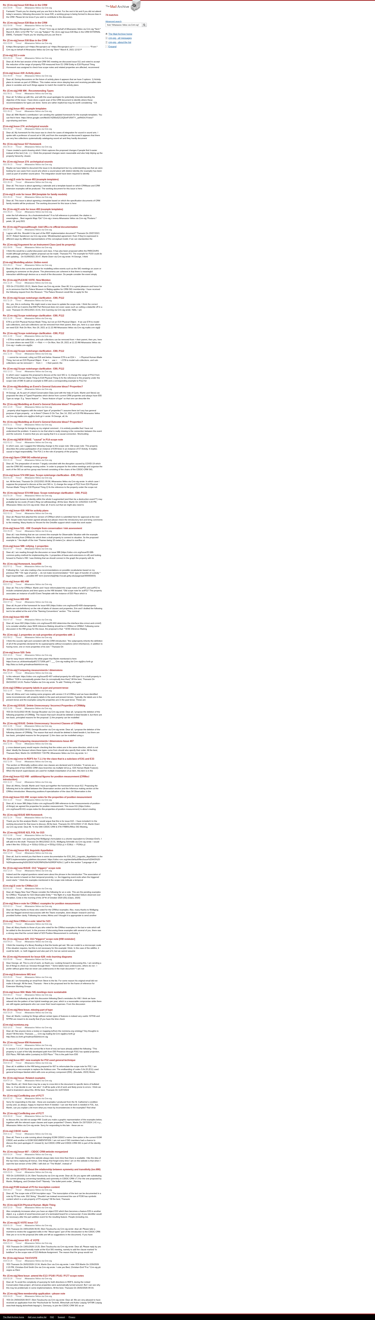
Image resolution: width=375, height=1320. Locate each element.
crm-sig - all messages (120, 38)
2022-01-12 (7, 442)
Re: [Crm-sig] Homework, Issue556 (22, 563)
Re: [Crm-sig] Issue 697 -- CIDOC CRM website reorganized (35, 1151)
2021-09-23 (7, 265)
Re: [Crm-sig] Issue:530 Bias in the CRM (25, 5)
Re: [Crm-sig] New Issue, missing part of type (28, 1009)
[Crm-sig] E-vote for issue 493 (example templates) (31, 179)
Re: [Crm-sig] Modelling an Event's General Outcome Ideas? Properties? (43, 386)
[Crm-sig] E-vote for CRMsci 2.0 (20, 885)
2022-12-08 (7, 835)
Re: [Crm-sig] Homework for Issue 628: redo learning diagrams (37, 956)
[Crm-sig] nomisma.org (15, 1024)
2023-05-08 (7, 959)
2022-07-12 (7, 584)
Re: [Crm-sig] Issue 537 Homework (22, 144)
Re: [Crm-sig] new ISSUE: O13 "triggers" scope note (32, 868)
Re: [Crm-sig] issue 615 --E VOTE (21, 1240)
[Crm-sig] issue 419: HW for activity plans (25, 510)
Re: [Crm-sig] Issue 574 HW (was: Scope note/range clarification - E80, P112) (45, 492)
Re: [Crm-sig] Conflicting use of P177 (23, 1095)
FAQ (52, 1317)
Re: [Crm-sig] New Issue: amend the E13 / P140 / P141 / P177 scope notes (43, 1275)
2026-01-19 (7, 1225)
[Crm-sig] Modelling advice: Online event (25, 262)
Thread (18, 8)
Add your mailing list (37, 1317)
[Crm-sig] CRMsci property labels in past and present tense (35, 687)
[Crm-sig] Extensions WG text (19, 974)
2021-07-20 (7, 230)
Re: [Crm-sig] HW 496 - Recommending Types (28, 90)
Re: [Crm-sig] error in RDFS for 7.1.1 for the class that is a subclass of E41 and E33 (48, 758)
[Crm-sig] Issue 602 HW (16, 617)
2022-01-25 (7, 478)
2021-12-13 (7, 371)
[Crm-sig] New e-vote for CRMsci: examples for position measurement (41, 903)
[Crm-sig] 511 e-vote (14, 55)
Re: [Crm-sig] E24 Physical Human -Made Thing (29, 1205)
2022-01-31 (7, 513)
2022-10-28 (7, 673)
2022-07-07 (7, 549)
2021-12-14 (7, 389)
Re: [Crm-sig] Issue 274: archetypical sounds (28, 161)
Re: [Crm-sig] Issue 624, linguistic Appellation (28, 850)
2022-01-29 (7, 496)
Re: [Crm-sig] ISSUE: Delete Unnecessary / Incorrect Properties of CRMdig (44, 705)
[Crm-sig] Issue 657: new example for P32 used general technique (39, 1060)
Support (61, 1317)
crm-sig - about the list (119, 42)
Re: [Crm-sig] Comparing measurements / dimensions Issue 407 (38, 741)
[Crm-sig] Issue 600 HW (16, 599)
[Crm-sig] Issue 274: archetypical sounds (25, 126)
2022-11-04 (7, 691)
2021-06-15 (7, 164)
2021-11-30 (7, 336)
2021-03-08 (7, 8)
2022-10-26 (7, 655)
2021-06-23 (7, 212)
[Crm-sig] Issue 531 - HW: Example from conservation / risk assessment (42, 528)
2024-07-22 (7, 1098)
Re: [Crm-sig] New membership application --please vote (34, 1293)
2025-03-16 (7, 1172)
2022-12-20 (7, 871)
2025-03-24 (7, 1154)
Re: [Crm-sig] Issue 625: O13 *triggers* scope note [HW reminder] (39, 939)
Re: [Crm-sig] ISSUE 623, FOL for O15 (23, 832)
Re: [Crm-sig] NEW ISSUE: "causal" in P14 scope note (33, 439)
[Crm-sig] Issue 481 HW (16, 581)
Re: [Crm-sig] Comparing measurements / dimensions (33, 670)
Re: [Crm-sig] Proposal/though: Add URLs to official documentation (40, 227)
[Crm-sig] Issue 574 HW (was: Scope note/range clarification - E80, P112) (43, 475)
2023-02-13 (7, 906)
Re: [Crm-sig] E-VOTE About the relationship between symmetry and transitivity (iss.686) (51, 1169)
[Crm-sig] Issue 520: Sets (17, 652)
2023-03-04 (7, 924)
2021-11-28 (7, 283)
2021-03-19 (7, 58)
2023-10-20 (7, 1013)
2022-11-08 (7, 761)
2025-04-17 (7, 1190)
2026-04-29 (7, 1296)
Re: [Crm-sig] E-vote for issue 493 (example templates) (33, 209)
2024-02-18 (7, 1063)
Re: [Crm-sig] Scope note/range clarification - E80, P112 (33, 298)
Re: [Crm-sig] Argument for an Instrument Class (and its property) (39, 244)
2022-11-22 (7, 782)
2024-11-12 (7, 1134)
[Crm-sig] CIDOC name (15, 1131)
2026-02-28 (7, 1261)
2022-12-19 (7, 853)
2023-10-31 (7, 1027)
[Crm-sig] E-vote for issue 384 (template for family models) (35, 194)
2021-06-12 (7, 129)
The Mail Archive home (120, 34)
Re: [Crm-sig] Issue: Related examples (24, 1078)
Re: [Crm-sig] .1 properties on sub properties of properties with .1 (39, 634)
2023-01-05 (7, 888)
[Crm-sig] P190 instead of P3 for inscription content (31, 1187)
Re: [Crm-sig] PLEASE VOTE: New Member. (27, 280)
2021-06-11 (7, 93)
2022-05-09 (7, 531)
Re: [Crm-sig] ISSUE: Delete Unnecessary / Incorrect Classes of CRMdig (43, 723)
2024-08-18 (7, 1116)
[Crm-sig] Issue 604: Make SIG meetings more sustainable (35, 992)
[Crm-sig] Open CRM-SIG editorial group (25, 457)
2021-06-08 (7, 76)
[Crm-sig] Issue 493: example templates (24, 108)
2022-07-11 (7, 566)
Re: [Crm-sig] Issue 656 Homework (22, 1042)
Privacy (72, 1317)
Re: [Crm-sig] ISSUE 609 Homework (22, 814)
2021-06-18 (7, 182)
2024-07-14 (7, 1081)
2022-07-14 (7, 602)
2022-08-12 (7, 637)
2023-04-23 (7, 942)
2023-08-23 (7, 995)
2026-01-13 (7, 1243)
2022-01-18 (7, 460)
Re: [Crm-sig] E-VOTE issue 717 (20, 1222)
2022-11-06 (7, 708)
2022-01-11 (7, 425)
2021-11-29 (7, 300)
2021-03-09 (7, 43)
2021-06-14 (7, 147)
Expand (112, 46)
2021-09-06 (7, 247)
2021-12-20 (7, 407)
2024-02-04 (7, 1045)
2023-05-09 (7, 977)
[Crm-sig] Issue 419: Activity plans (22, 73)
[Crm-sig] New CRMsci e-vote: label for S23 (26, 921)
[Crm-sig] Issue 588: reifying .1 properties (25, 546)
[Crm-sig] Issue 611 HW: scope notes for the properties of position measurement (47, 797)
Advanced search (113, 21)
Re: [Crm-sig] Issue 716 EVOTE (20, 1258)
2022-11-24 (7, 800)
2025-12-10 (7, 1207)
